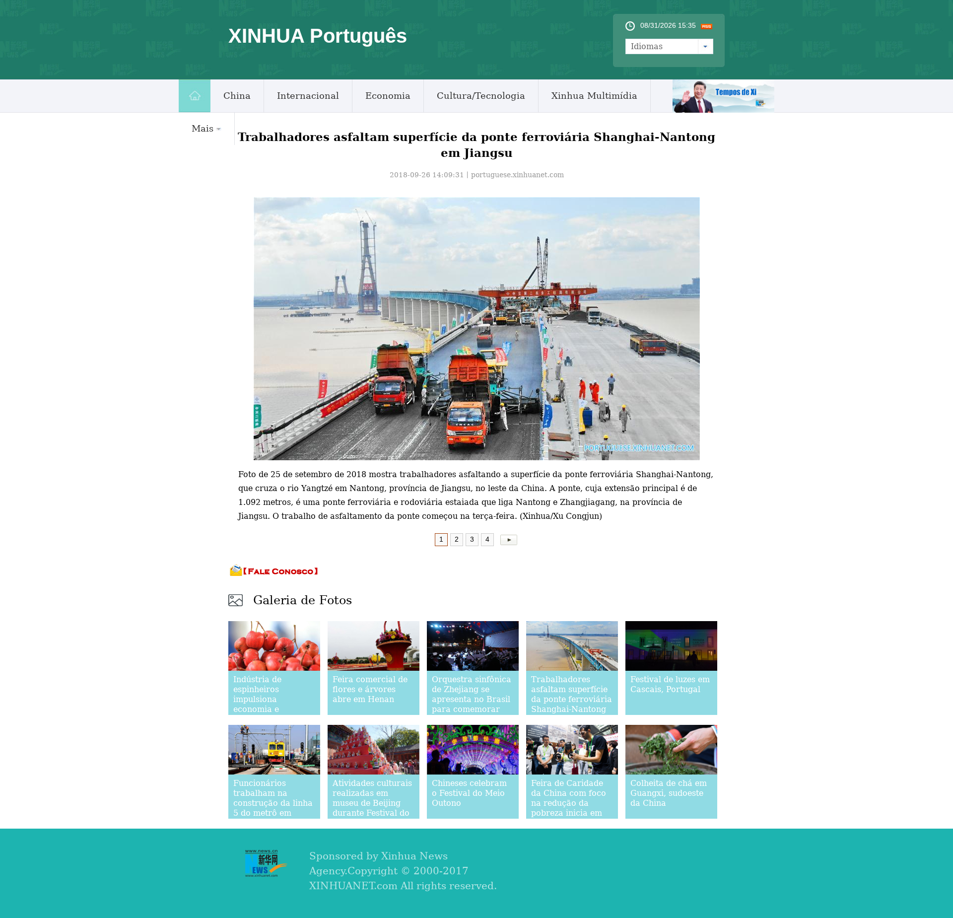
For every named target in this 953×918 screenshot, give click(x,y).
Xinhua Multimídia (594, 95)
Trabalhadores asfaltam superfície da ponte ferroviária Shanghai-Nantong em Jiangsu (571, 699)
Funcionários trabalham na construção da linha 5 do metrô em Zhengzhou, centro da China (273, 808)
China (237, 95)
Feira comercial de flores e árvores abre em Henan (370, 689)
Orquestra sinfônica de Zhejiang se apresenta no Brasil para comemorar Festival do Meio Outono (471, 704)
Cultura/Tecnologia (481, 95)
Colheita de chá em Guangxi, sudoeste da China (668, 793)
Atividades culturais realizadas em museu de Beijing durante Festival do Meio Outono (372, 803)
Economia (387, 95)
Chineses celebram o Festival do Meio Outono (469, 793)
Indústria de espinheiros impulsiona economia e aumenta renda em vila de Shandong (270, 704)
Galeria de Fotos (302, 600)
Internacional (308, 95)
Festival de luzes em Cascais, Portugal (670, 684)
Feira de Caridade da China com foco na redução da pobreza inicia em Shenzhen (568, 803)
